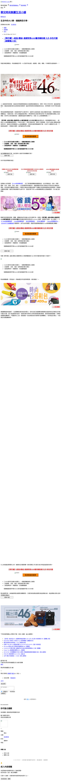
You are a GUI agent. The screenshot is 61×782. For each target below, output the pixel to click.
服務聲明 (46, 760)
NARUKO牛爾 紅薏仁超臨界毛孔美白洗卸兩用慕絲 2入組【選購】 (22, 648)
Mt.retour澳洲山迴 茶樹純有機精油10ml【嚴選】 (17, 646)
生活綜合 (13, 24)
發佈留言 (3, 693)
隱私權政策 (39, 760)
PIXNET (18, 760)
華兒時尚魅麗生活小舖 (13, 12)
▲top (2, 680)
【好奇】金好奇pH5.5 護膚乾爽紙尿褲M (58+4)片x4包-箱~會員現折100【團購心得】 (27, 638)
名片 (5, 31)
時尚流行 (13, 678)
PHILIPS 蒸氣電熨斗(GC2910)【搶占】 (14, 654)
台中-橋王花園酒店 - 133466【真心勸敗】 (15, 656)
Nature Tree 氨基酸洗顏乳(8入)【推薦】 (14, 650)
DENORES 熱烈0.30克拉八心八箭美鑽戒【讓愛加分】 (19, 640)
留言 (13, 673)
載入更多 (3, 683)
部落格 (6, 29)
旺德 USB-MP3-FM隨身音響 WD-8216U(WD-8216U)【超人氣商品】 (22, 644)
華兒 (2, 664)
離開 (9, 778)
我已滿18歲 (4, 778)
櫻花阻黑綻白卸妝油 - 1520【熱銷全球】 (15, 642)
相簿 (5, 27)
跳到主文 (3, 16)
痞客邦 (9, 673)
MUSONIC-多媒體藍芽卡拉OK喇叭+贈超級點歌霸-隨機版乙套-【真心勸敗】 (25, 652)
